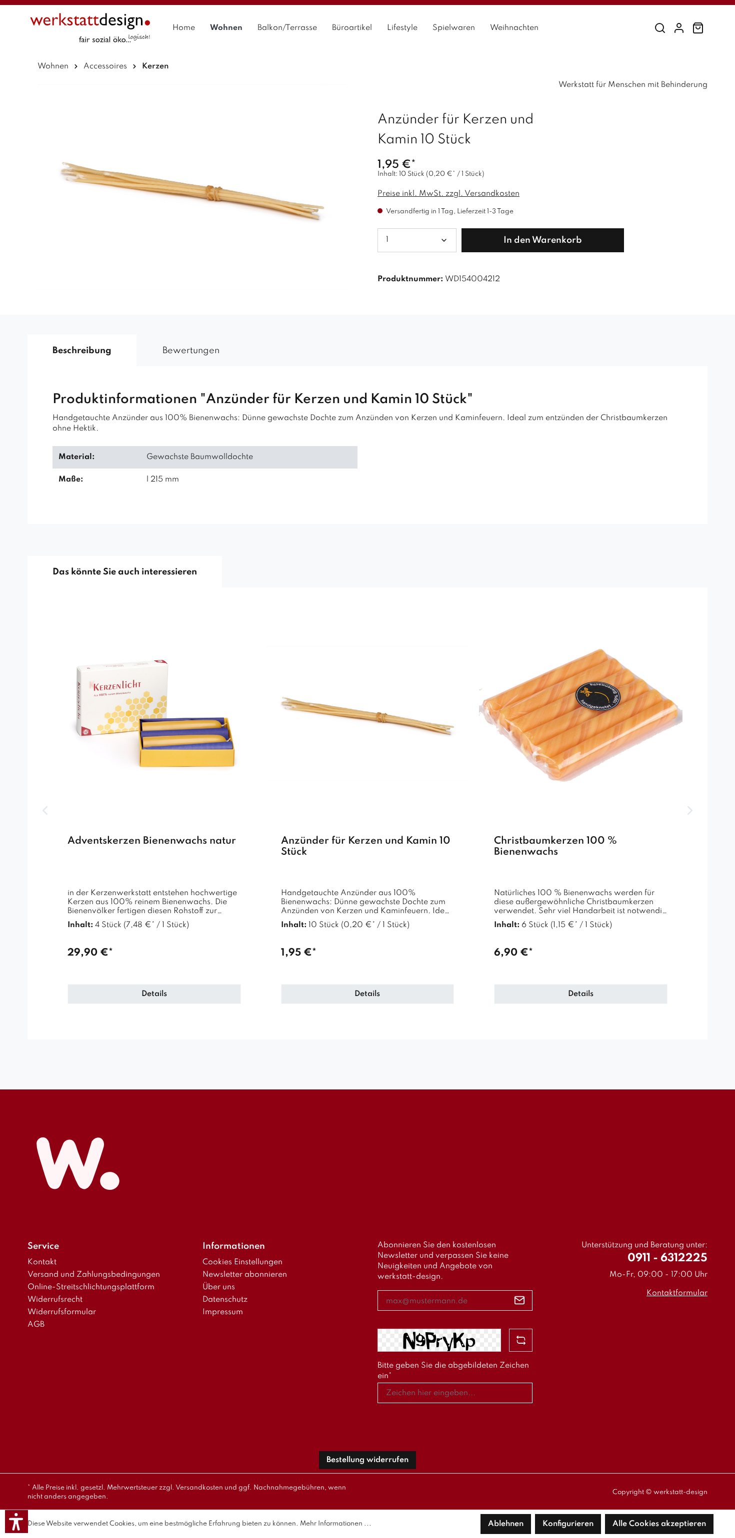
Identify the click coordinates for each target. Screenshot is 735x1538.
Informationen (233, 1246)
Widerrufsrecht (55, 1300)
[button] (16, 1521)
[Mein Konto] (679, 28)
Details (154, 994)
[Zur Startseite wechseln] (90, 28)
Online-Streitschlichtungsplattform (91, 1287)
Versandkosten (199, 1488)
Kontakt (42, 1262)
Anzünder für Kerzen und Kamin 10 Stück (365, 846)
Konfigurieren (568, 1524)
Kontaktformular (677, 1293)
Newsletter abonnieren (244, 1275)
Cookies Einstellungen (242, 1262)
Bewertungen (191, 350)
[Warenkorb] (698, 28)
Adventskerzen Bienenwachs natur (152, 841)
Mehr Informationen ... (336, 1524)
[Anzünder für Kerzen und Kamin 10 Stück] (368, 713)
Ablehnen (506, 1524)
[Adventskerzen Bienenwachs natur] (154, 713)
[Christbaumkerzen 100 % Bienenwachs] (580, 713)
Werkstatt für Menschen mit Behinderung (633, 85)
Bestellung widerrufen (367, 1460)
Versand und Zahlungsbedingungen (94, 1275)
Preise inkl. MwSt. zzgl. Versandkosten (449, 194)
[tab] (82, 351)
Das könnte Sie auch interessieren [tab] (124, 571)
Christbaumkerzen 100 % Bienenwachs (555, 846)
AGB (36, 1325)
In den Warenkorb (543, 240)
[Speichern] (519, 1300)
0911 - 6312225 (668, 1258)
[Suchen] (660, 28)
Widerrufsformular (62, 1312)
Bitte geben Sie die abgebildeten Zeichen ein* (453, 1371)
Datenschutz (225, 1300)
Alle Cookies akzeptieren (659, 1524)
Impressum (222, 1312)
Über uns (218, 1287)
